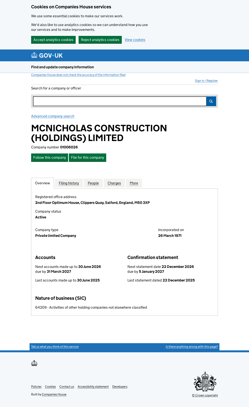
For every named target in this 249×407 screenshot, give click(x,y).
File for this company (87, 157)
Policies (36, 386)
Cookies (50, 386)
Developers (119, 386)
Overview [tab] (42, 183)
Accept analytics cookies (53, 39)
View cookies (135, 40)
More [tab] (134, 183)
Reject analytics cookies (100, 39)
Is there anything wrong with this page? (192, 346)
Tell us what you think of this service (55, 346)
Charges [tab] (114, 183)
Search (211, 101)
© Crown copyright (205, 395)
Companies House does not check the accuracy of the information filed (78, 75)
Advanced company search (52, 116)
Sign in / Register (206, 80)
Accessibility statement (93, 386)
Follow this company (49, 157)
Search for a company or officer (56, 88)
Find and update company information (62, 67)
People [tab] (93, 183)
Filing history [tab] (69, 183)
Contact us (66, 386)
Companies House (54, 394)
